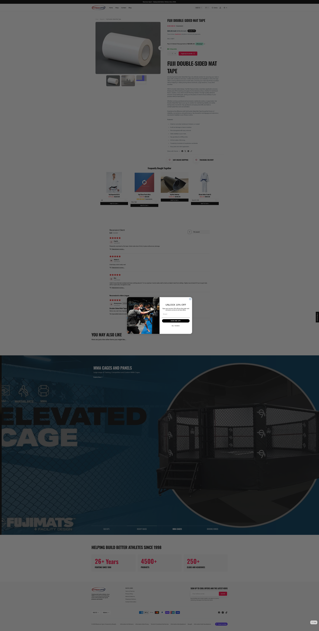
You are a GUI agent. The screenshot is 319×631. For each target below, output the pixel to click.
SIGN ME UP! (176, 321)
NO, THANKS (176, 325)
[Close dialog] (190, 299)
